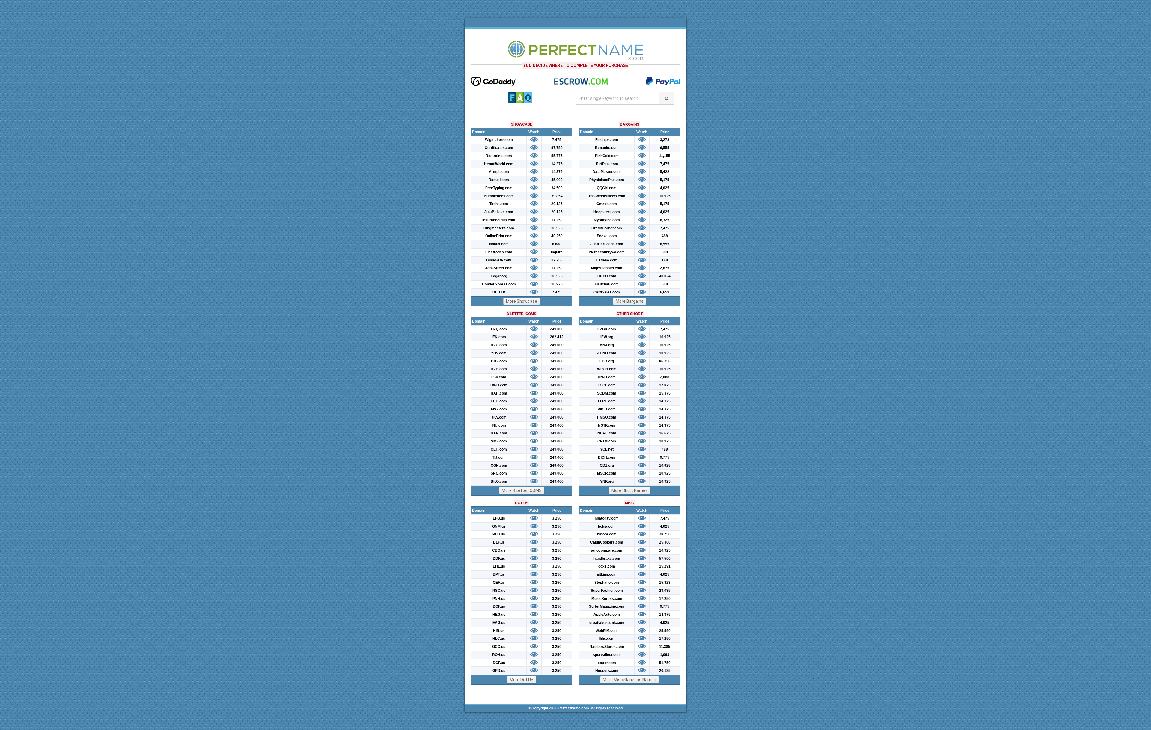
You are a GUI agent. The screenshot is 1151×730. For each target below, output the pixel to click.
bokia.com (607, 526)
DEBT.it (498, 292)
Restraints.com (499, 156)
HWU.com (498, 385)
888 (665, 252)
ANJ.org (607, 345)
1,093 (664, 655)
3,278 (664, 140)
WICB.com (607, 409)
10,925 (557, 228)
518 (665, 284)
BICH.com (606, 457)
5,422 (664, 172)
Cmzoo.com (606, 204)
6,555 (664, 148)
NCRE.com (606, 433)
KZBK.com (606, 329)
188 (665, 260)
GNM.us (499, 526)
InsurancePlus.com (498, 220)
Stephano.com (606, 582)
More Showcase (521, 301)
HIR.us (498, 631)
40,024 (665, 276)
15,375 (665, 393)
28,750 (665, 534)
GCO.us (498, 647)
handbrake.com (606, 558)
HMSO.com (606, 417)
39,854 (557, 196)
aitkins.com (607, 574)
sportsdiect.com (607, 655)
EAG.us (498, 623)
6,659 (664, 292)
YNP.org (607, 481)
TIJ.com (499, 457)
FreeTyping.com (499, 188)
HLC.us (498, 638)
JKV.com (499, 417)
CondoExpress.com (499, 284)
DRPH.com (606, 276)
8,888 (556, 244)
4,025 (664, 188)
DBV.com (499, 361)
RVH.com (499, 369)
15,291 (665, 566)
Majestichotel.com (606, 268)
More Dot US (522, 679)
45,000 (557, 180)
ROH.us (498, 655)
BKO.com (499, 481)
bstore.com (607, 534)
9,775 (664, 457)
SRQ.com (499, 473)
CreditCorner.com (606, 228)
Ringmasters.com (498, 228)
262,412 (557, 337)
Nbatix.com (499, 244)
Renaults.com (607, 148)
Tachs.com (498, 204)
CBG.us (498, 550)
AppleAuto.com (606, 614)
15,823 (665, 582)
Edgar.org (499, 276)
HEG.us (498, 614)
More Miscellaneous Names (629, 679)
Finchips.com (606, 140)
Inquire (557, 252)
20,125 (557, 204)
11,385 (664, 647)
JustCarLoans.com (606, 244)
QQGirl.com (607, 188)
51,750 (665, 663)
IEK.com (499, 337)
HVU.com (499, 345)
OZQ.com (499, 329)
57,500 (665, 558)
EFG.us (499, 518)
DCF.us (499, 663)
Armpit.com (499, 172)
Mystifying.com (607, 220)
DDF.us (499, 558)
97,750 (557, 148)
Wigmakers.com (499, 140)
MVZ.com (499, 409)
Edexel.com (607, 236)
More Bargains (630, 301)
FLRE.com (607, 401)
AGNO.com (606, 353)
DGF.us (499, 606)
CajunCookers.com (606, 542)
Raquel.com (499, 180)
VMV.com (499, 441)
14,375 (557, 164)
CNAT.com (607, 377)
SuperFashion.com (607, 590)
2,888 (664, 377)
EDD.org (606, 361)
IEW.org (606, 337)
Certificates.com (499, 148)
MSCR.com (606, 473)
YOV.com (499, 353)
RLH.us (498, 534)
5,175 (664, 180)
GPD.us (498, 671)
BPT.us (499, 574)
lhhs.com (606, 638)
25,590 (665, 631)
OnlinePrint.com (499, 236)
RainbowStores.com (607, 647)
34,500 (557, 188)
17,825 (665, 385)
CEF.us (499, 582)
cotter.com (607, 663)
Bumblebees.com (499, 196)
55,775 (557, 156)
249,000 (557, 329)
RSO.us (498, 590)
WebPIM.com (607, 631)
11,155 (664, 156)
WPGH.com (607, 369)
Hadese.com (606, 260)
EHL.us (499, 566)
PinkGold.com (607, 156)
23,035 (665, 590)
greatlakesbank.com (606, 623)
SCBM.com (606, 393)
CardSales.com (606, 292)
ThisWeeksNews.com (606, 196)
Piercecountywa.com (607, 252)
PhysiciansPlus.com (606, 180)
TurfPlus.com (607, 164)
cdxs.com (606, 566)
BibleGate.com (498, 260)
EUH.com (499, 401)
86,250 (665, 361)
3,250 (556, 518)
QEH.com (499, 449)
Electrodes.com (498, 252)
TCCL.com (607, 385)
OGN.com (499, 465)
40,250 (557, 236)
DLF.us (499, 542)
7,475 (556, 140)
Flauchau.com (607, 284)
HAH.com (499, 393)
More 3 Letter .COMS (522, 490)
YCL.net (607, 449)
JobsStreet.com (499, 268)
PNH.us (498, 599)
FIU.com (499, 425)
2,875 (664, 268)
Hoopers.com (606, 671)
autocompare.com (606, 550)
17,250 (557, 220)
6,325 (664, 220)
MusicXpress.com (606, 599)
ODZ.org (607, 465)
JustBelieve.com (498, 212)
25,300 (665, 542)
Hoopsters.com (606, 212)
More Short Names (629, 490)
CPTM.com (606, 441)
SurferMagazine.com (606, 606)
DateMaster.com (607, 172)
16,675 (665, 433)
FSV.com (498, 377)
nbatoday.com (607, 518)
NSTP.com (606, 425)
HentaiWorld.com (498, 164)
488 (665, 236)
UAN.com (499, 433)
